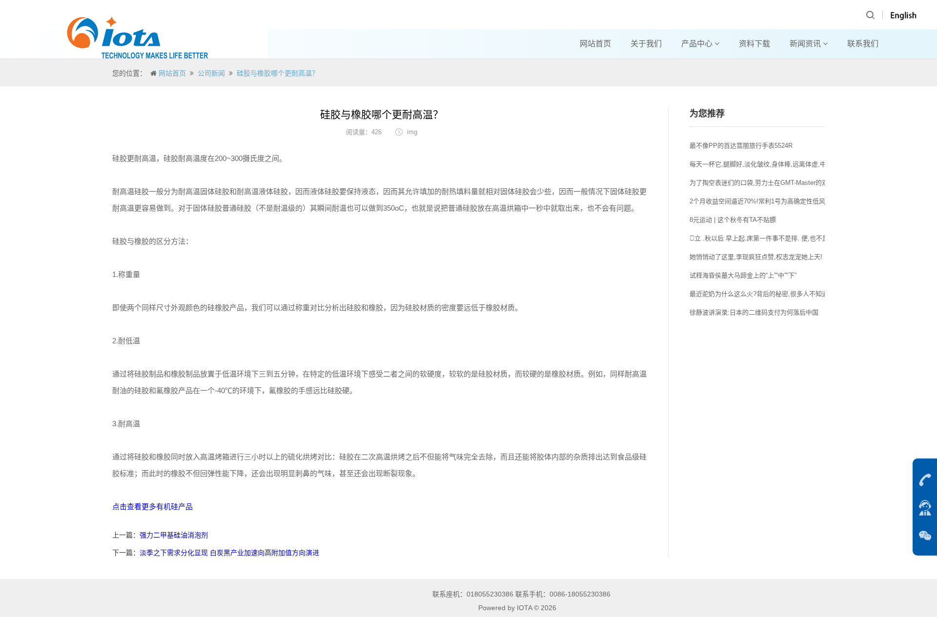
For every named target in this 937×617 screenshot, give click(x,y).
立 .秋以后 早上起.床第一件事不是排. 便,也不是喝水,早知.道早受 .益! (789, 238)
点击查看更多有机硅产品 (152, 506)
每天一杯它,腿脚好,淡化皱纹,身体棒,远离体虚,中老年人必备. (775, 164)
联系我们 (862, 44)
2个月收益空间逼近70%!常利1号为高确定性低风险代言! (768, 201)
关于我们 (646, 44)
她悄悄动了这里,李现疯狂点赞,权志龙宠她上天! (756, 256)
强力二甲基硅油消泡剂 (174, 535)
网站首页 (595, 44)
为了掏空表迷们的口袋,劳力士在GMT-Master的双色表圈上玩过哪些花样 (791, 182)
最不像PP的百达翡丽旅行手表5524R (741, 145)
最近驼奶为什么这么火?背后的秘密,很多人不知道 (759, 294)
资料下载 (754, 44)
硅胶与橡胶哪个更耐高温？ (278, 73)
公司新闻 (211, 73)
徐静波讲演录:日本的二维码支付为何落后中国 (754, 312)
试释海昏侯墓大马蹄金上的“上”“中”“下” (743, 275)
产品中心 (697, 44)
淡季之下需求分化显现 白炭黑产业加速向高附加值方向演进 (229, 553)
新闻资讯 (806, 44)
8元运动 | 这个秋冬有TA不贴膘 (733, 219)
